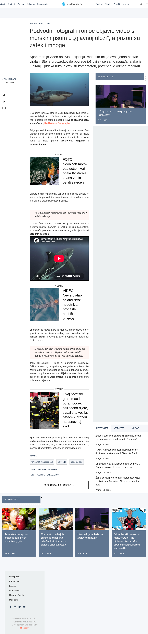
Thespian (24, 628)
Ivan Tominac (9, 79)
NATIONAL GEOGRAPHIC (49, 469)
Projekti (116, 4)
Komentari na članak (57, 484)
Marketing (13, 600)
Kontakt (12, 586)
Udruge (126, 4)
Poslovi (99, 4)
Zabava (20, 4)
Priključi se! (14, 581)
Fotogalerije (42, 4)
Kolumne (31, 4)
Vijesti (2, 4)
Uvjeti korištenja (16, 595)
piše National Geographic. (56, 123)
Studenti (11, 4)
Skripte (108, 4)
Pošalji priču (14, 577)
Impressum (14, 590)
